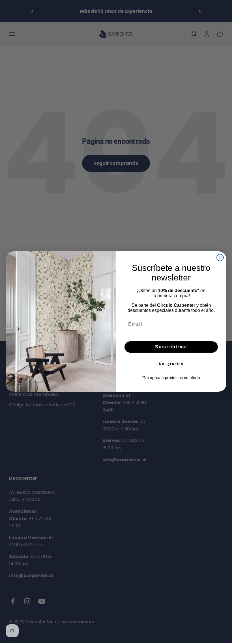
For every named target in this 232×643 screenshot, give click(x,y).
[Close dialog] (220, 257)
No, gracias (171, 364)
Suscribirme (171, 346)
